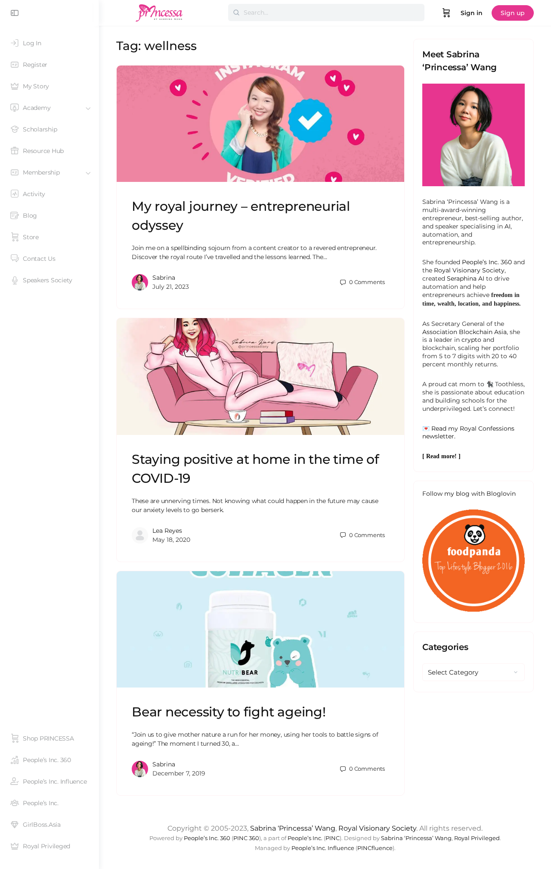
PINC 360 (246, 838)
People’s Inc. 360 (487, 262)
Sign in (472, 13)
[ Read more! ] (441, 456)
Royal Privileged (477, 838)
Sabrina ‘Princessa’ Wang (292, 828)
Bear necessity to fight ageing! (229, 712)
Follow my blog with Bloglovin (469, 493)
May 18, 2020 (171, 540)
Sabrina (163, 277)
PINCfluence (375, 848)
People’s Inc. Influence (322, 848)
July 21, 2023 (170, 287)
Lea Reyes (167, 531)
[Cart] (446, 13)
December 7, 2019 (178, 773)
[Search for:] (326, 12)
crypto (471, 340)
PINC (332, 838)
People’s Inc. (305, 838)
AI (508, 226)
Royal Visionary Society (469, 270)
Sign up (513, 13)
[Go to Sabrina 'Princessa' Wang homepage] (159, 12)
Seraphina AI (465, 278)
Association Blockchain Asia (464, 332)
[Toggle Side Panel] (14, 13)
